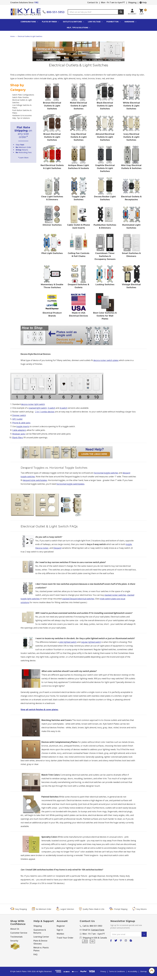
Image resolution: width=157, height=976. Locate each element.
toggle (129, 544)
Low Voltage (94, 21)
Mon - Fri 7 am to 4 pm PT (113, 2)
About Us (14, 928)
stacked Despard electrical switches (78, 598)
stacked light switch (38, 408)
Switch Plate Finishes (20, 97)
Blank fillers (17, 437)
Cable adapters (19, 430)
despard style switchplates (35, 480)
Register (61, 926)
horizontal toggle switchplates (70, 484)
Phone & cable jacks (21, 422)
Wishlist (60, 933)
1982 (36, 2)
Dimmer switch (19, 415)
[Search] (121, 12)
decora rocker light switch (33, 404)
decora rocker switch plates (105, 360)
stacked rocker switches (115, 595)
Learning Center (41, 936)
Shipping (132, 2)
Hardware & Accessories (22, 115)
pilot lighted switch (68, 642)
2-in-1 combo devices (44, 411)
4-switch (63, 408)
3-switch (51, 408)
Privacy (103, 971)
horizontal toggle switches (106, 472)
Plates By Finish (49, 21)
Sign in (60, 929)
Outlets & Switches (72, 21)
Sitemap (143, 971)
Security (14, 940)
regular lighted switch (91, 642)
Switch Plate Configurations (23, 95)
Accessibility (132, 971)
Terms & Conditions (117, 971)
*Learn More (23, 157)
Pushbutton (112, 21)
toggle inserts (22, 426)
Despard (57, 548)
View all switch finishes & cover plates (39, 709)
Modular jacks (18, 433)
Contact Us (92, 2)
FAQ (35, 954)
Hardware (129, 21)
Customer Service (18, 932)
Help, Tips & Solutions (78, 27)
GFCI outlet (17, 419)
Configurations (28, 21)
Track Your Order (65, 937)
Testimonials (16, 936)
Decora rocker (41, 548)
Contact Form (97, 929)
